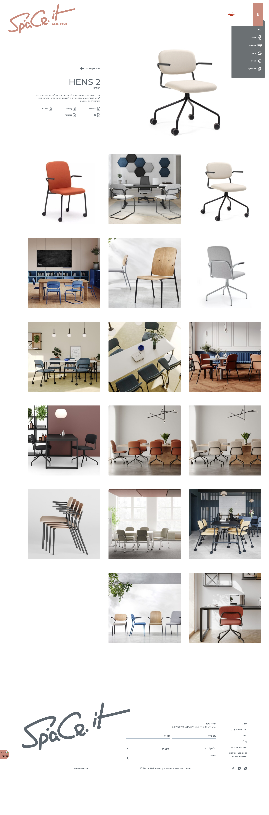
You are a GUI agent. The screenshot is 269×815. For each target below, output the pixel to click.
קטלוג (244, 741)
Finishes (68, 115)
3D (95, 115)
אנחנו (244, 723)
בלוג (245, 735)
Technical (91, 108)
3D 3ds (45, 108)
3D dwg (69, 108)
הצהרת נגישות (81, 768)
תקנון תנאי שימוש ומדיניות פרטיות (238, 755)
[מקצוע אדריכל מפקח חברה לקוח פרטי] (148, 745)
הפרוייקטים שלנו (239, 729)
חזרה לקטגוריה (93, 68)
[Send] (129, 758)
